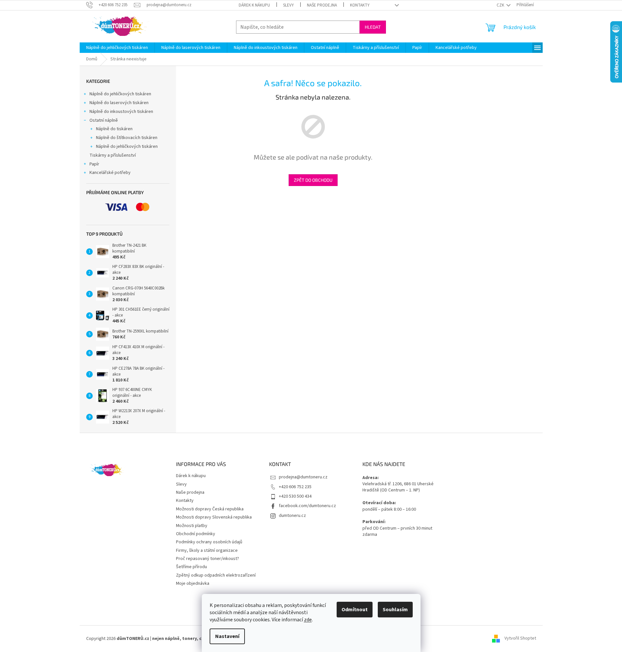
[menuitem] (117, 47)
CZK (501, 5)
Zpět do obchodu (313, 180)
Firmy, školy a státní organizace (207, 550)
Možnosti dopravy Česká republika (210, 509)
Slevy (288, 5)
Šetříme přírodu (191, 567)
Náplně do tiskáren (114, 129)
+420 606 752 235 (295, 487)
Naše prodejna (322, 5)
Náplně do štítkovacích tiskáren (126, 137)
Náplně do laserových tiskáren (119, 103)
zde (308, 619)
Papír (94, 164)
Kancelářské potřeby (110, 172)
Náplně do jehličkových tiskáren (120, 94)
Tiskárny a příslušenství (112, 155)
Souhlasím (395, 609)
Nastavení (227, 636)
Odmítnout (355, 609)
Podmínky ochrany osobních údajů (209, 542)
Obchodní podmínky (195, 534)
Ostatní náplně (103, 120)
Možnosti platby (191, 525)
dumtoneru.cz (292, 515)
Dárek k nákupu (254, 5)
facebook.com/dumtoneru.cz (307, 506)
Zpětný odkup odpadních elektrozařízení (216, 575)
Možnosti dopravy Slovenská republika (214, 517)
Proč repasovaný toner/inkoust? (207, 558)
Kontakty (360, 5)
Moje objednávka (192, 583)
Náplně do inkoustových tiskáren (121, 111)
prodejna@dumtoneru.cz (303, 477)
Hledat (373, 27)
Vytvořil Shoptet (520, 638)
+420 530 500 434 (295, 496)
